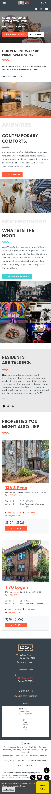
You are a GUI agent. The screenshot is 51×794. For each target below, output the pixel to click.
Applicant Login (22, 755)
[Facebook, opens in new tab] (35, 8)
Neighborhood (14, 515)
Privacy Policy (8, 760)
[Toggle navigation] (4, 3)
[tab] (4, 406)
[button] (42, 3)
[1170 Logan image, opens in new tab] (25, 561)
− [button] (5, 712)
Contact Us (21, 761)
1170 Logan (16, 587)
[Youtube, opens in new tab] (46, 8)
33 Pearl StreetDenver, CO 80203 (25, 712)
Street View (30, 512)
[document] (25, 721)
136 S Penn (16, 487)
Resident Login (7, 755)
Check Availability (15, 34)
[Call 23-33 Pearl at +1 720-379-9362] (46, 3)
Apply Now (37, 34)
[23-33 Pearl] (25, 724)
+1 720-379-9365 (13, 595)
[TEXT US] (47, 770)
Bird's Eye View (14, 512)
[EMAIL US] (39, 777)
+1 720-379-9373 (13, 495)
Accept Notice (42, 787)
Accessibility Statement (37, 760)
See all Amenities (12, 174)
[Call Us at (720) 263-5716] (33, 777)
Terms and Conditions (38, 755)
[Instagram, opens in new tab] (41, 8)
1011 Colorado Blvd (25, 678)
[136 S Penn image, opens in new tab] (25, 461)
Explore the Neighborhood (17, 276)
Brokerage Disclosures (24, 766)
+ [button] (5, 708)
